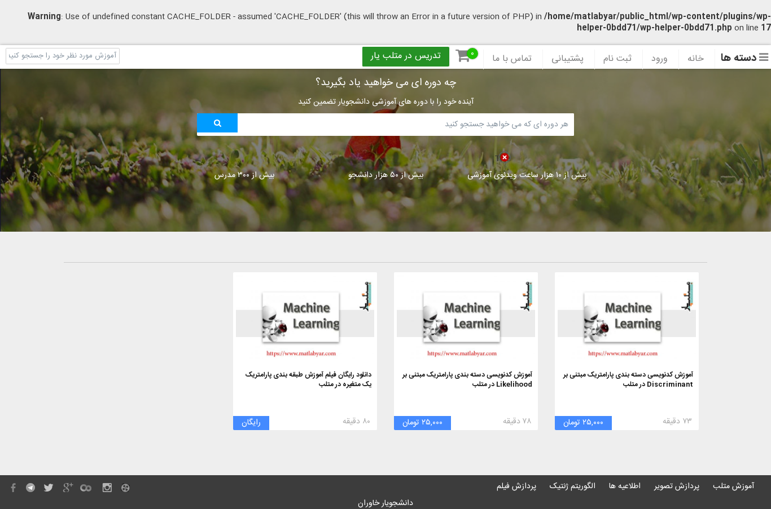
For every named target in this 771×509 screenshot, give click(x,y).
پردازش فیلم (516, 486)
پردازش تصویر (676, 486)
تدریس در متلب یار (406, 56)
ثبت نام (617, 59)
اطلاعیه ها (625, 486)
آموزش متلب (733, 486)
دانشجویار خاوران (385, 503)
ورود (659, 59)
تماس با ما (512, 59)
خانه (695, 59)
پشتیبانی (567, 59)
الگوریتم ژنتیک (572, 486)
